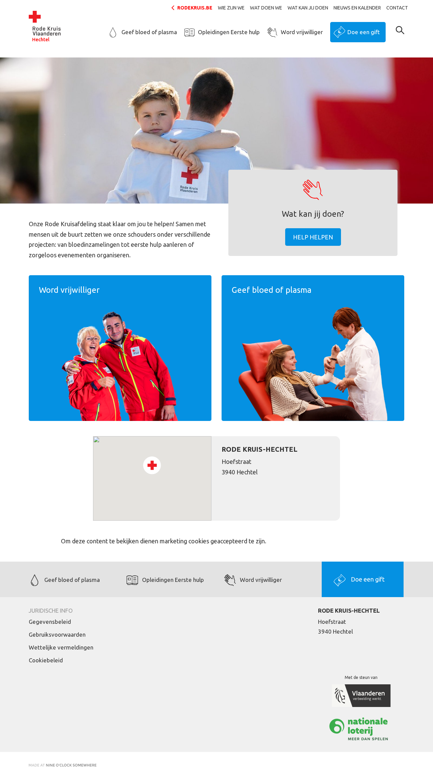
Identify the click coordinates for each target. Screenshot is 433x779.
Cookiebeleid (46, 660)
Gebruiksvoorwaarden (57, 634)
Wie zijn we (231, 7)
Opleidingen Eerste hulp (229, 32)
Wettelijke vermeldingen (61, 647)
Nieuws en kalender (357, 7)
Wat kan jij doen (308, 7)
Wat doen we (266, 7)
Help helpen (313, 237)
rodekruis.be (194, 7)
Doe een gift (363, 32)
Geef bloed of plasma (149, 32)
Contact (397, 7)
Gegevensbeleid (50, 621)
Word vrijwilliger (302, 32)
